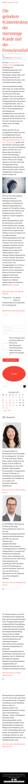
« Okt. (4, 410)
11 (13, 400)
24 (10, 405)
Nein (15, 779)
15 (3, 403)
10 (10, 400)
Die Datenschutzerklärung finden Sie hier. (14, 781)
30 (6, 408)
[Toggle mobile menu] (25, 2)
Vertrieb (15, 57)
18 (13, 403)
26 (16, 405)
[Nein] (26, 778)
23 (6, 405)
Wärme (19, 57)
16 (6, 403)
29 (3, 408)
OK (12, 779)
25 (13, 405)
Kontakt (14, 374)
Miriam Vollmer (13, 285)
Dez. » (10, 410)
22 (3, 405)
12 (16, 400)
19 (16, 403)
